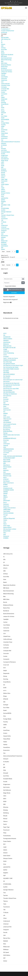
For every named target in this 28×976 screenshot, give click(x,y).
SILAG (2, 194)
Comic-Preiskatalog (8, 353)
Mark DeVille (6, 459)
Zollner (3, 249)
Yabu (4, 532)
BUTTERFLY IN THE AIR (9, 347)
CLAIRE (5, 349)
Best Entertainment (6, 58)
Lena (4, 447)
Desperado (4, 99)
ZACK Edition (4, 246)
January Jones (7, 427)
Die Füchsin (6, 381)
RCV (2, 186)
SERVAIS (5, 492)
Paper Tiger (4, 179)
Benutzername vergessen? (10, 299)
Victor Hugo (6, 525)
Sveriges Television (6, 212)
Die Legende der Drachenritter (11, 385)
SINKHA (5, 497)
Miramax (3, 169)
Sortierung (4, 32)
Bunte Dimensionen (6, 70)
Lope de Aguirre (7, 451)
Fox (4, 411)
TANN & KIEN (6, 509)
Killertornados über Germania (11, 435)
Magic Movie (4, 160)
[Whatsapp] (17, 1)
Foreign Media (5, 123)
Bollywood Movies (6, 65)
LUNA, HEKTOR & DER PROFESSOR (12, 456)
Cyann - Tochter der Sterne (10, 358)
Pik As (5, 477)
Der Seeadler (6, 376)
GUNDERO (6, 420)
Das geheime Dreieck (9, 363)
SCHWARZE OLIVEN (8, 490)
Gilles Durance (7, 419)
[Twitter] (12, 1)
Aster (2, 51)
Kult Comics (4, 157)
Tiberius (3, 217)
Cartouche (4, 78)
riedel (2, 188)
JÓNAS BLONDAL (7, 431)
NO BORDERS (7, 474)
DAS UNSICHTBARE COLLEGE (11, 369)
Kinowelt (3, 148)
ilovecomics (4, 138)
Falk (4, 403)
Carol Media (4, 77)
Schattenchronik (7, 488)
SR (1, 206)
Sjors (4, 499)
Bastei (2, 53)
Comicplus (4, 87)
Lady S (5, 442)
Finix (2, 121)
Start (3, 251)
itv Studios (4, 145)
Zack (4, 534)
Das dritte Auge (7, 362)
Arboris (3, 44)
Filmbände (6, 404)
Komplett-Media (5, 152)
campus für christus (6, 71)
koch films (4, 150)
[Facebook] (10, 1)
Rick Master (6, 481)
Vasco (5, 524)
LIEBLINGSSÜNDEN (8, 449)
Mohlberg (3, 171)
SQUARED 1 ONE (5, 205)
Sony (2, 196)
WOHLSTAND (6, 531)
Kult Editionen (5, 159)
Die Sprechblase (7, 390)
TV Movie (3, 222)
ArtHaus (3, 48)
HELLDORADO (7, 422)
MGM (2, 165)
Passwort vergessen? (9, 296)
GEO (2, 128)
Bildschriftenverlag (6, 59)
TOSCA (5, 520)
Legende (5, 445)
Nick (4, 472)
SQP (2, 203)
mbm (2, 162)
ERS (2, 114)
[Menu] (26, 8)
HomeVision (4, 136)
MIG (2, 167)
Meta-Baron (6, 465)
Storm (5, 502)
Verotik (3, 232)
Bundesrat (4, 68)
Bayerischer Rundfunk (7, 54)
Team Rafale (6, 511)
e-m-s (2, 109)
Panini (2, 177)
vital (2, 234)
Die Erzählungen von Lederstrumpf (12, 379)
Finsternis (6, 408)
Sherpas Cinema (5, 193)
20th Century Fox (5, 39)
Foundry (3, 124)
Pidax (2, 182)
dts (2, 106)
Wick (2, 239)
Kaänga (5, 433)
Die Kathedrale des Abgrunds (11, 383)
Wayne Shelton (7, 527)
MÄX (4, 463)
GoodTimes (4, 130)
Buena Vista (4, 66)
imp (2, 140)
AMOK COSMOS (7, 338)
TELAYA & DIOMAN (8, 513)
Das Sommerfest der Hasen (10, 367)
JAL (2, 147)
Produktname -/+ (5, 29)
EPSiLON (3, 112)
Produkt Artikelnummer (7, 30)
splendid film (4, 198)
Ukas (4, 522)
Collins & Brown (5, 83)
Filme (4, 406)
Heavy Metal (4, 133)
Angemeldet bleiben (10, 286)
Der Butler (6, 371)
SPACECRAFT (6, 500)
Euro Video (4, 116)
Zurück (8, 251)
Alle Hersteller (5, 37)
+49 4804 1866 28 (9, 2)
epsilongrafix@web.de (14, 4)
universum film (5, 229)
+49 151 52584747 (18, 2)
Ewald (2, 118)
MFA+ (2, 164)
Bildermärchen (7, 346)
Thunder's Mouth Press (7, 215)
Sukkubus (6, 504)
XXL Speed (4, 244)
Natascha (5, 470)
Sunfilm (3, 210)
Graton (3, 131)
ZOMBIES (5, 538)
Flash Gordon (7, 410)
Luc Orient (6, 452)
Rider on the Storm (8, 483)
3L (1, 41)
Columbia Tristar (5, 85)
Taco (2, 213)
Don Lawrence (7, 395)
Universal (3, 227)
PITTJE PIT (6, 479)
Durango (5, 401)
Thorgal (5, 515)
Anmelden (14, 292)
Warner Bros (4, 235)
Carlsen (3, 75)
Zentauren (6, 536)
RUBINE (5, 484)
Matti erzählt (6, 461)
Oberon (3, 176)
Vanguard (3, 230)
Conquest (6, 356)
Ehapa (2, 111)
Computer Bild (5, 89)
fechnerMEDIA (5, 119)
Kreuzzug (5, 440)
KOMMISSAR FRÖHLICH (9, 438)
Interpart (3, 143)
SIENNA (5, 493)
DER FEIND (6, 372)
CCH (2, 82)
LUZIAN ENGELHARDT (9, 458)
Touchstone (4, 218)
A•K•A (4, 333)
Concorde (3, 90)
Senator (3, 191)
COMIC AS (6, 351)
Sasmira (5, 486)
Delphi (3, 97)
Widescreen (4, 241)
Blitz (2, 61)
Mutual (3, 174)
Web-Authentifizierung (15, 289)
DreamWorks (4, 104)
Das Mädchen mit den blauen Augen (13, 365)
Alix (4, 335)
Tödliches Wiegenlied (9, 518)
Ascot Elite (4, 49)
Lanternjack (6, 443)
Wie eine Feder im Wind (9, 529)
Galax (4, 415)
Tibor (4, 516)
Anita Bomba (6, 342)
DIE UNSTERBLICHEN (9, 392)
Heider (3, 135)
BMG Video (4, 63)
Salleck (3, 189)
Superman (6, 506)
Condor (3, 92)
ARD (2, 46)
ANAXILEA (6, 340)
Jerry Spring (6, 429)
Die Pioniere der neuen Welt (11, 388)
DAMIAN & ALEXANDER (9, 360)
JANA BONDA (6, 426)
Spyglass (3, 201)
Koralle (3, 153)
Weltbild (3, 237)
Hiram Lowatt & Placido (9, 424)
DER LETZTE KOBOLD (9, 374)
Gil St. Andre (6, 417)
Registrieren (6, 302)
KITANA (5, 436)
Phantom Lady (7, 476)
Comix (5, 355)
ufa (2, 223)
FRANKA (5, 413)
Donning (3, 102)
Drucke (5, 397)
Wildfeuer (3, 242)
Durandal (5, 399)
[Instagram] (15, 1)
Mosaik (3, 172)
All (1, 42)
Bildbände (6, 344)
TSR (2, 220)
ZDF (2, 247)
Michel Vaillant (7, 467)
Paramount (4, 181)
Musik (5, 468)
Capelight (3, 73)
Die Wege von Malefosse (10, 394)
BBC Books (4, 56)
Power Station (5, 184)
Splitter (3, 200)
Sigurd (5, 495)
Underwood (4, 225)
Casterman (4, 80)
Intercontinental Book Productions (10, 141)
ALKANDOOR (6, 337)
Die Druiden (6, 378)
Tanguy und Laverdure (9, 508)
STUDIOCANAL (5, 208)
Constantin (4, 94)
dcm (2, 95)
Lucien (5, 454)
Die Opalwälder (7, 387)
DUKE (2, 107)
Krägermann (4, 155)
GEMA (2, 126)
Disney (3, 100)
